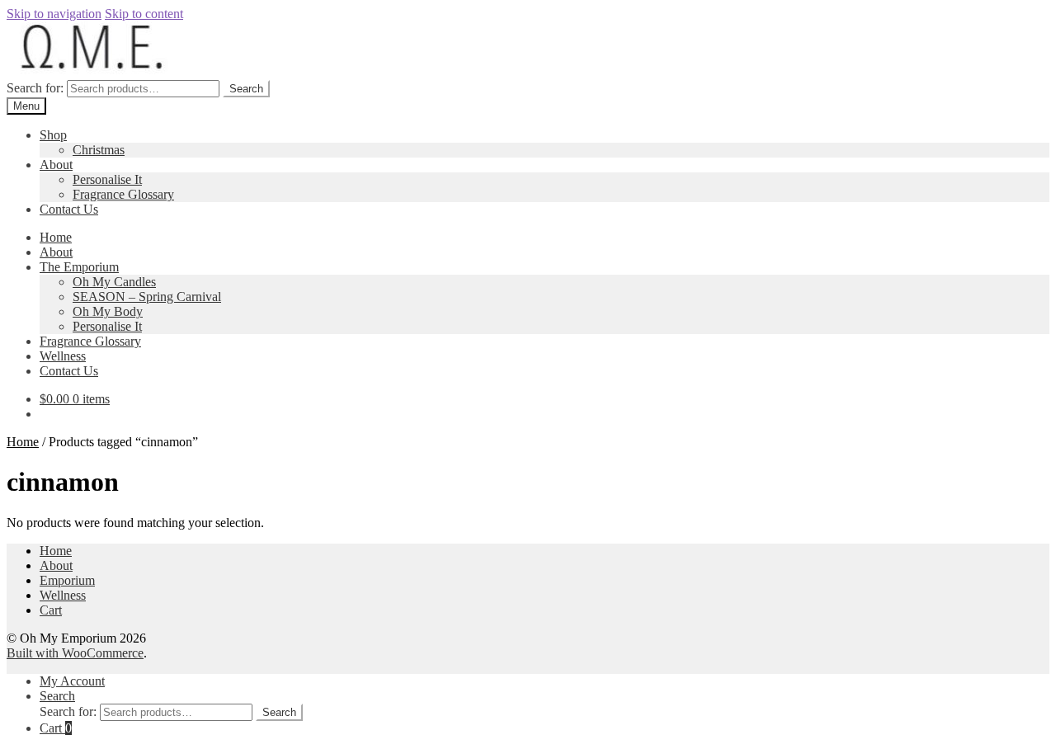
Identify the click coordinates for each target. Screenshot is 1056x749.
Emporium (67, 580)
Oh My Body (108, 311)
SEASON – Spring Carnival (147, 297)
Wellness (63, 356)
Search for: (35, 88)
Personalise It (107, 179)
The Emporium (79, 267)
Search (246, 88)
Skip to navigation (54, 14)
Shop (53, 135)
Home (56, 237)
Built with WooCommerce (75, 653)
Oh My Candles (114, 282)
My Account (72, 681)
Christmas (99, 150)
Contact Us (69, 209)
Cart (51, 610)
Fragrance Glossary (123, 194)
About (56, 165)
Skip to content (144, 14)
